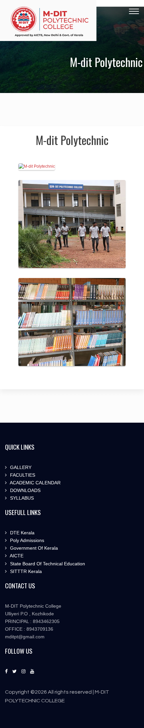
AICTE (16, 555)
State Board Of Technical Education (47, 563)
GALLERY (20, 467)
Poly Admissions (26, 540)
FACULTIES (22, 475)
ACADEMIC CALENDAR (35, 482)
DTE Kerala (21, 532)
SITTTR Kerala (25, 571)
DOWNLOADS (25, 490)
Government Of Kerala (33, 548)
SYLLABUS (21, 498)
